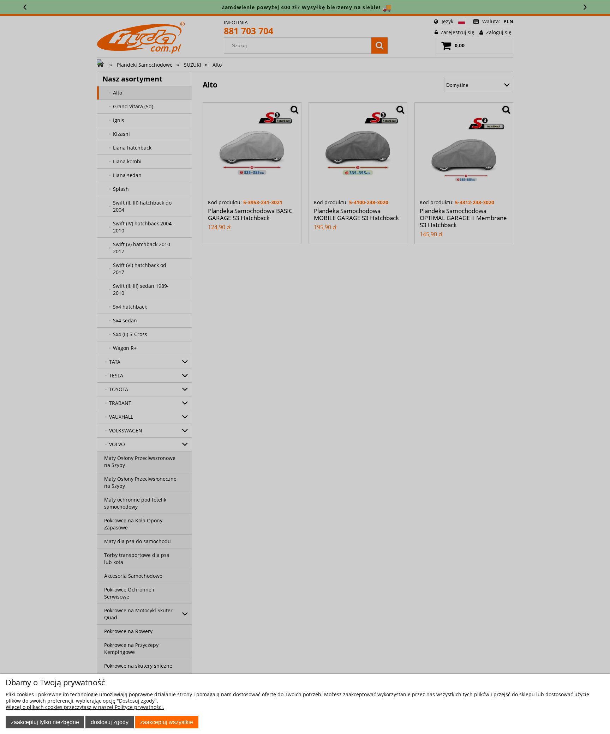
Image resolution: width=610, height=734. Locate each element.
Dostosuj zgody (109, 722)
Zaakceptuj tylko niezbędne (45, 722)
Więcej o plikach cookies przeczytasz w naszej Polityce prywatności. (85, 707)
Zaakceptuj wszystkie (166, 722)
